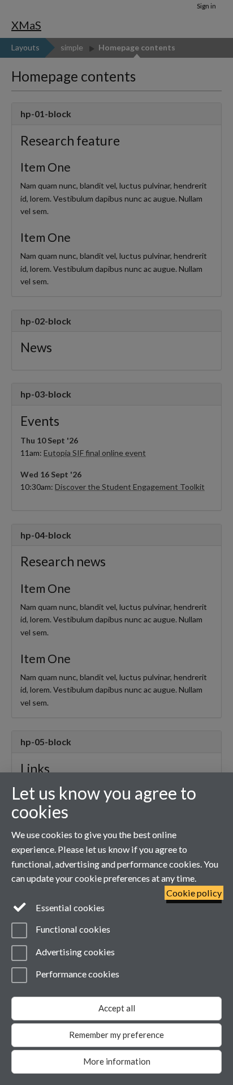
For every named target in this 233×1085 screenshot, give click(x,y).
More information (116, 1061)
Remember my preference (116, 1035)
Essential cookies (69, 907)
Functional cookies (72, 929)
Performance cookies (76, 973)
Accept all (116, 1008)
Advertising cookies (74, 951)
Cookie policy (194, 892)
